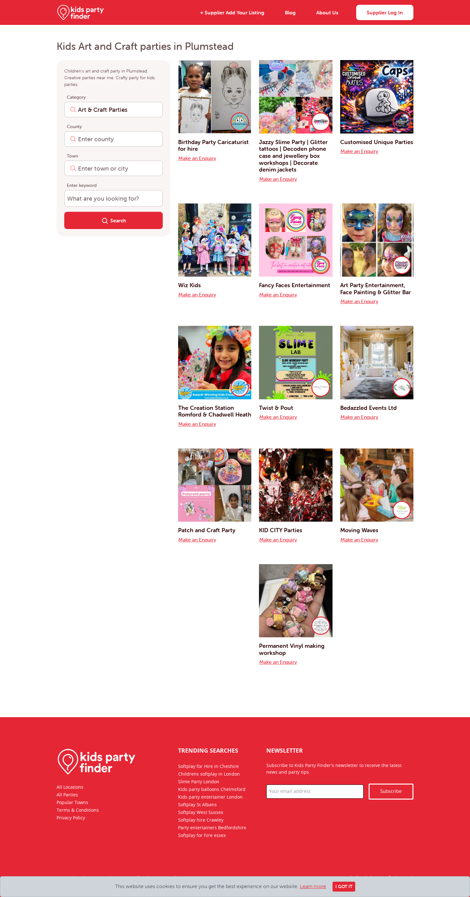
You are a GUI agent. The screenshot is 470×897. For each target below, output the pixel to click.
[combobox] (113, 109)
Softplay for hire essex (202, 835)
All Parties (67, 795)
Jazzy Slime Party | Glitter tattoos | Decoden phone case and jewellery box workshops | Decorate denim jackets (293, 155)
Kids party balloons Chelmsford (212, 789)
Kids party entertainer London (210, 797)
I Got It (343, 886)
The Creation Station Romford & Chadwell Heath (214, 411)
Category (76, 97)
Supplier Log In (385, 12)
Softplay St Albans (197, 805)
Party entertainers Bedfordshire (212, 828)
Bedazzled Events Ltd (368, 407)
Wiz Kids (189, 285)
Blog (290, 12)
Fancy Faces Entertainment (294, 285)
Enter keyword (82, 185)
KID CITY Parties (280, 530)
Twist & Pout (276, 407)
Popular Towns (72, 803)
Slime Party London (198, 782)
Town (72, 156)
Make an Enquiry (197, 158)
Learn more (313, 886)
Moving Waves (359, 530)
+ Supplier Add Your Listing (232, 12)
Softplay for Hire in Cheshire (208, 766)
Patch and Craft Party (206, 530)
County (74, 126)
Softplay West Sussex (200, 812)
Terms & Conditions (78, 810)
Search (118, 220)
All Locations (70, 787)
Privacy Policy (71, 818)
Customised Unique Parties (376, 142)
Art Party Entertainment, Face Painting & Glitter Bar (375, 288)
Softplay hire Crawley (200, 820)
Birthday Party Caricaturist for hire (213, 145)
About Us (327, 12)
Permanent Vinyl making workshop (292, 649)
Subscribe (391, 791)
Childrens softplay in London (209, 774)
